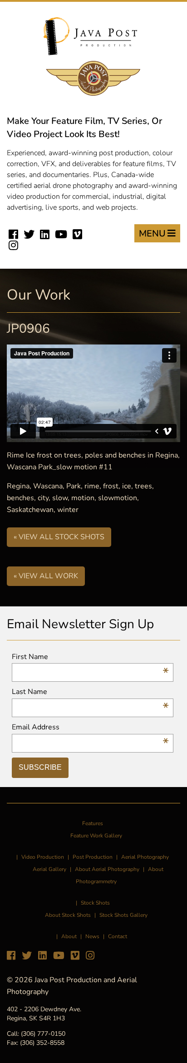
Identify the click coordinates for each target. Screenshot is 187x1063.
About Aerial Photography (107, 869)
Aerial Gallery (49, 869)
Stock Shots (95, 902)
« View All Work (46, 576)
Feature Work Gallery (96, 835)
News (92, 936)
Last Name (90, 692)
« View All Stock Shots (59, 537)
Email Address (90, 727)
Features (92, 823)
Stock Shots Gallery (123, 915)
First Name (90, 657)
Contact (117, 936)
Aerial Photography (145, 857)
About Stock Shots (68, 915)
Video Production (42, 857)
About (69, 936)
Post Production (93, 857)
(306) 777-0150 (43, 1033)
